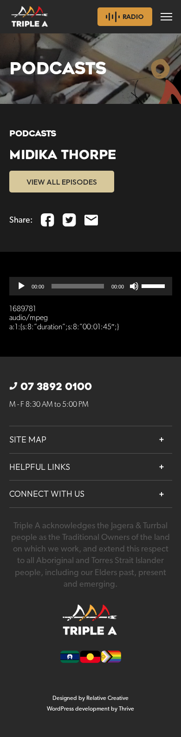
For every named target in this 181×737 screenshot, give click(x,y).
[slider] (155, 285)
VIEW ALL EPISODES (61, 181)
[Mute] (134, 286)
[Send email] (91, 220)
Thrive (126, 709)
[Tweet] (69, 220)
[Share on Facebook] (47, 220)
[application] (90, 286)
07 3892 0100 (56, 387)
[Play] (21, 286)
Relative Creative (107, 698)
